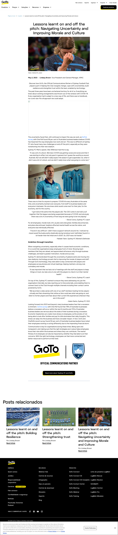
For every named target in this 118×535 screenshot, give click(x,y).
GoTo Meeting (74, 488)
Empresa (46, 7)
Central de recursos (46, 476)
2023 (40, 73)
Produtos (4, 7)
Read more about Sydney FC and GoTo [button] (59, 373)
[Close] (115, 528)
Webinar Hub (43, 472)
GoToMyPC (94, 484)
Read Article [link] (10, 443)
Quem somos (12, 472)
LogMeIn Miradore (97, 496)
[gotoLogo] (5, 3)
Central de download (46, 488)
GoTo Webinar (74, 492)
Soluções (24, 7)
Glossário (42, 492)
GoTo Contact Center (77, 484)
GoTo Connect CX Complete (79, 480)
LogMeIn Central (97, 488)
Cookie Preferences (90, 528)
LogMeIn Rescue (96, 476)
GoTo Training (74, 496)
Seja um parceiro (45, 484)
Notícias (11, 498)
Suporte (87, 2)
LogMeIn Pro (95, 492)
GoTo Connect (74, 472)
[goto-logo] (59, 463)
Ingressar (93, 2)
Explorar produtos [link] (108, 7)
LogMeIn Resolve (97, 480)
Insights (20, 16)
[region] (59, 528)
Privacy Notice (52, 531)
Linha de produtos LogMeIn (100, 472)
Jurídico (10, 476)
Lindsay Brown (45, 78)
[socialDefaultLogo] (30, 511)
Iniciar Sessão (113, 2)
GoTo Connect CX (75, 476)
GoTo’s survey (42, 307)
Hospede (102, 2)
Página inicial (11, 16)
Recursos (35, 7)
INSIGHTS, (35, 73)
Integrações (43, 480)
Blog (40, 500)
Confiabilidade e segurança (17, 494)
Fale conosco (79, 2)
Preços (14, 7)
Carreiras (11, 486)
